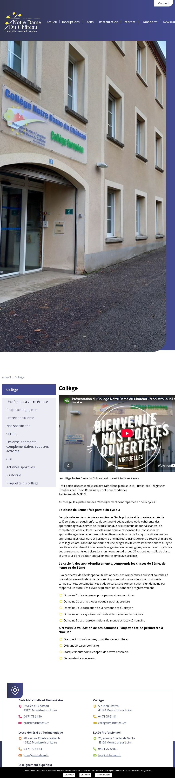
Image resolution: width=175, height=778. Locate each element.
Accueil (51, 21)
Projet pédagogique (21, 409)
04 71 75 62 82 (107, 749)
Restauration (108, 21)
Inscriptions (71, 21)
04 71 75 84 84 (33, 749)
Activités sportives (20, 467)
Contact (163, 3)
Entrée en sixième (20, 417)
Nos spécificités (18, 425)
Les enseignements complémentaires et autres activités (27, 446)
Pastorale (13, 475)
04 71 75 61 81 (107, 716)
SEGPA (11, 433)
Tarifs (89, 21)
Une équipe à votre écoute (27, 401)
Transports (149, 21)
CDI (9, 459)
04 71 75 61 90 (33, 716)
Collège (12, 389)
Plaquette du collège (22, 483)
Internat (129, 21)
